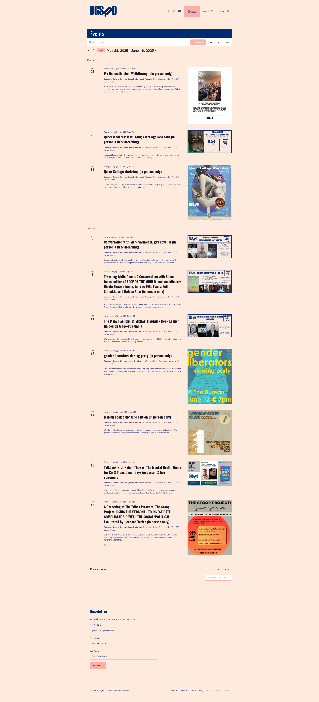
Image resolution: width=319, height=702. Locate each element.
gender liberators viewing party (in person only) (138, 355)
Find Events (198, 42)
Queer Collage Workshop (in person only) (133, 171)
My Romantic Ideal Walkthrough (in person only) (138, 73)
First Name (95, 638)
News (218, 690)
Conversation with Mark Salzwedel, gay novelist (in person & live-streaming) (140, 244)
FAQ (201, 690)
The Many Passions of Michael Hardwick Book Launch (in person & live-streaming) (141, 323)
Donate (174, 690)
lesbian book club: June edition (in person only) (137, 417)
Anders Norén (122, 690)
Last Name (94, 651)
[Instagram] (173, 11)
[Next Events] (93, 50)
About (193, 690)
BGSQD (100, 690)
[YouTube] (179, 11)
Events (184, 690)
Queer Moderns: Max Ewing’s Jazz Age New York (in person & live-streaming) (139, 139)
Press (226, 690)
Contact (209, 690)
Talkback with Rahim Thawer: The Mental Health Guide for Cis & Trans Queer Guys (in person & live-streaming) (142, 472)
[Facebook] (168, 11)
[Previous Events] (88, 50)
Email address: (96, 625)
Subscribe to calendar (217, 577)
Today (101, 50)
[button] (208, 11)
